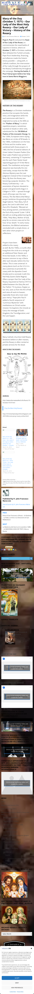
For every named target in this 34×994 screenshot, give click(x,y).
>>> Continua (25, 646)
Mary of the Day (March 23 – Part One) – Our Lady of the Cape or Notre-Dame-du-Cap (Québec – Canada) (8, 441)
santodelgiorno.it (23, 648)
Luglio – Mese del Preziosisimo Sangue (16, 835)
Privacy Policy (20, 991)
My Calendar (7, 852)
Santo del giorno (12, 630)
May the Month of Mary (11, 821)
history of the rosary (11, 481)
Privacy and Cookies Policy (12, 842)
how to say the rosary (22, 481)
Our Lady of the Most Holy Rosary (16, 483)
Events (7, 855)
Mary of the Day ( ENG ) (8, 809)
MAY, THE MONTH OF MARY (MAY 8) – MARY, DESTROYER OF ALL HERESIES (21, 439)
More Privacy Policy (11, 845)
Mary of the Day (11, 479)
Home (3, 802)
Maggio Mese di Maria (10, 818)
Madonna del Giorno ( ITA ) (10, 805)
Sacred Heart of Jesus (10, 832)
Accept (17, 978)
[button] (31, 948)
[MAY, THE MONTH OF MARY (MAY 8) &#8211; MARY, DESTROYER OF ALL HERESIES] (22, 432)
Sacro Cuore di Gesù (10, 828)
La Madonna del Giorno (12, 683)
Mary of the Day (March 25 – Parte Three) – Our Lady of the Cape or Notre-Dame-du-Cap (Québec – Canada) (8, 464)
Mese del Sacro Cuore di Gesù (13, 825)
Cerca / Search (6, 839)
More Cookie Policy (11, 848)
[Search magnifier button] (31, 558)
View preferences (17, 987)
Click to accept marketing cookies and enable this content (17, 575)
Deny (17, 983)
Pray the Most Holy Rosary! (13, 408)
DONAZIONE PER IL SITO (9, 864)
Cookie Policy (13, 991)
